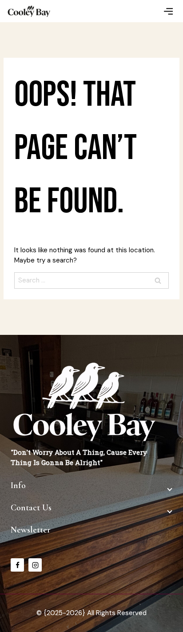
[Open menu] (168, 11)
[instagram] (35, 565)
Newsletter (31, 530)
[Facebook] (17, 565)
